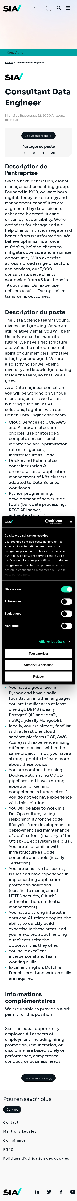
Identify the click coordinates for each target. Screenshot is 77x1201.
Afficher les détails (52, 641)
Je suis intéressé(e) (38, 136)
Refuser (38, 676)
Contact (12, 1109)
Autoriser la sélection (38, 665)
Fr (49, 7)
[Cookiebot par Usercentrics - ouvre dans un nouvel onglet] (46, 521)
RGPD (8, 1149)
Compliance (14, 1140)
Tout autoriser (38, 653)
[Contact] (31, 8)
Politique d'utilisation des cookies (36, 1159)
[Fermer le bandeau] (71, 521)
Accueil (9, 62)
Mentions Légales (20, 1131)
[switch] (66, 601)
